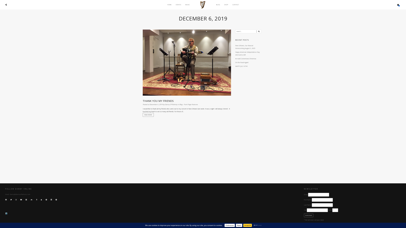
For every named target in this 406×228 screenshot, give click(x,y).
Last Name (307, 205)
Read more (148, 115)
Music (187, 5)
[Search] (258, 31)
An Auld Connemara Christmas (245, 59)
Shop (226, 5)
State (330, 210)
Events (178, 5)
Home (169, 5)
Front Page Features (191, 104)
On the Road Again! (241, 62)
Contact (235, 5)
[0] (398, 5)
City (305, 210)
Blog (218, 5)
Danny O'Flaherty (171, 104)
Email (306, 195)
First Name (307, 200)
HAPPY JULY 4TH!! (241, 66)
